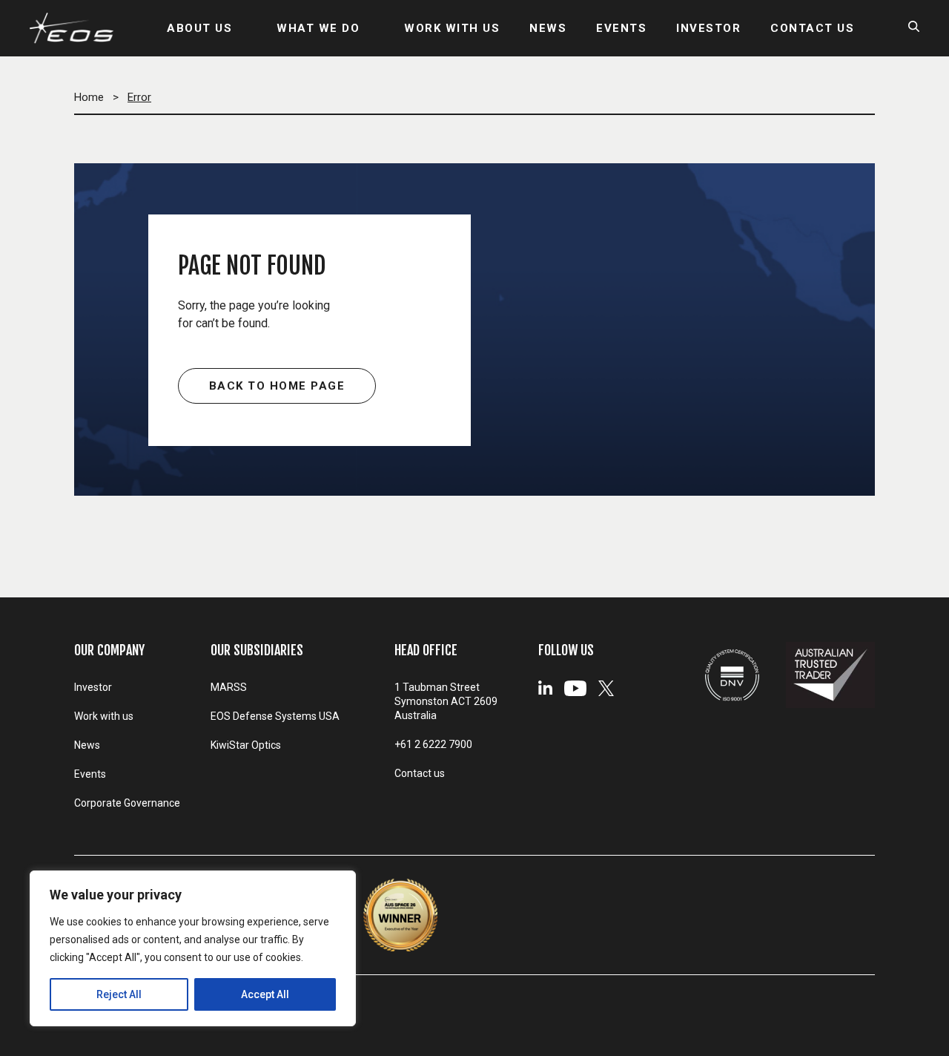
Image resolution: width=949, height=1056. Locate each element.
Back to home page (277, 386)
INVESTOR (708, 28)
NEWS (547, 28)
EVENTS (621, 28)
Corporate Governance (127, 803)
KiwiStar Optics (246, 745)
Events (90, 774)
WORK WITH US (452, 28)
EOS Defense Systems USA (275, 716)
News (87, 745)
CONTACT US (812, 28)
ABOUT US (199, 28)
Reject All (119, 994)
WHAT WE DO (318, 28)
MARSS (229, 687)
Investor (93, 687)
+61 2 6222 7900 (433, 744)
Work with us (103, 716)
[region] (193, 948)
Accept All (265, 994)
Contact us (419, 773)
